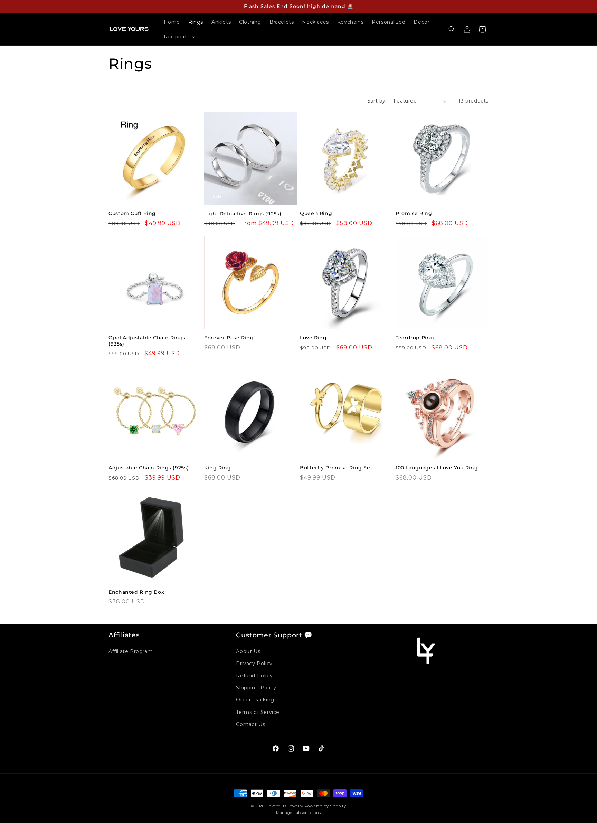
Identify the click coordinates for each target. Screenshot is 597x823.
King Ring (217, 468)
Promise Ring (414, 213)
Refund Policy (254, 675)
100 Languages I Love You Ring (437, 468)
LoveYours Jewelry (285, 806)
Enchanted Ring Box (136, 592)
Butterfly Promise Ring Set (336, 468)
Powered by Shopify (325, 806)
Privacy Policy (254, 663)
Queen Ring (316, 213)
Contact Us (250, 724)
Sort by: (377, 101)
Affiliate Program (130, 651)
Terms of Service (257, 712)
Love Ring (313, 337)
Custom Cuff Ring (132, 213)
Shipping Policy (256, 688)
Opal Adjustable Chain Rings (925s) (147, 341)
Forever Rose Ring (229, 337)
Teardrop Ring (415, 337)
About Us (248, 651)
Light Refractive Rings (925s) (242, 213)
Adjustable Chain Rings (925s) (148, 468)
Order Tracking (255, 700)
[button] (179, 36)
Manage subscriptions (298, 812)
